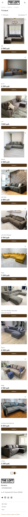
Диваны (9, 7)
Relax (2, 273)
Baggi (2, 385)
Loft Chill (3, 197)
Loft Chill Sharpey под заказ (9, 310)
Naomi (3, 347)
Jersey (3, 461)
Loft (2, 121)
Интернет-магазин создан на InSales (10, 514)
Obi (2, 46)
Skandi (3, 159)
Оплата (4, 506)
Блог (3, 509)
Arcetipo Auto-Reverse (7, 423)
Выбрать (14, 52)
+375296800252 (6, 488)
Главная (3, 7)
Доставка (4, 504)
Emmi (2, 84)
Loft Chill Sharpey (6, 235)
